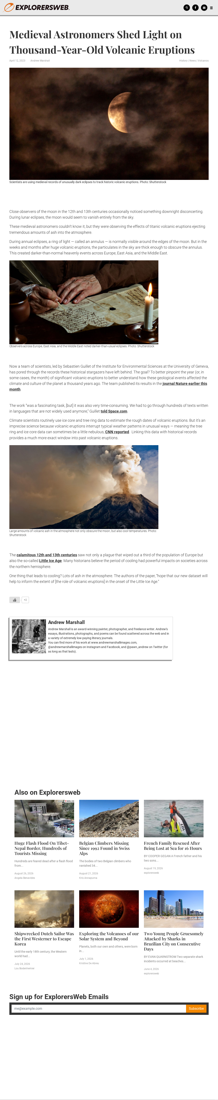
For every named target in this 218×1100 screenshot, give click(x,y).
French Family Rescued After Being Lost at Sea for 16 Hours (173, 845)
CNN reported (117, 432)
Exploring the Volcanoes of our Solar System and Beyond (109, 936)
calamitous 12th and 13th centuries (47, 555)
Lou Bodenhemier (24, 968)
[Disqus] (109, 723)
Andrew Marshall (40, 60)
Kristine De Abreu (89, 963)
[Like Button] (14, 600)
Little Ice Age (50, 560)
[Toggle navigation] (211, 7)
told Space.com (114, 411)
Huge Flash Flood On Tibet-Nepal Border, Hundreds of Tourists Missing (41, 848)
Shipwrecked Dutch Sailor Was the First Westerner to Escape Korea (44, 939)
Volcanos (203, 60)
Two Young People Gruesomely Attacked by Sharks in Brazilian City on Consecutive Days (173, 941)
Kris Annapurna (88, 877)
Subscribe (196, 1009)
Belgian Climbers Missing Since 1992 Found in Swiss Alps (104, 848)
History (183, 60)
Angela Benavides (24, 877)
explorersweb (151, 872)
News (192, 60)
